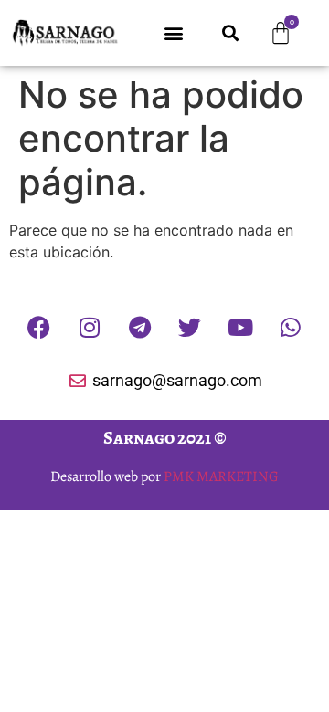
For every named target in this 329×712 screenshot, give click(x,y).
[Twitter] (190, 327)
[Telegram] (140, 327)
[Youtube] (240, 327)
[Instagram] (89, 327)
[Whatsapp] (290, 327)
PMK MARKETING (221, 476)
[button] (173, 33)
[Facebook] (39, 327)
